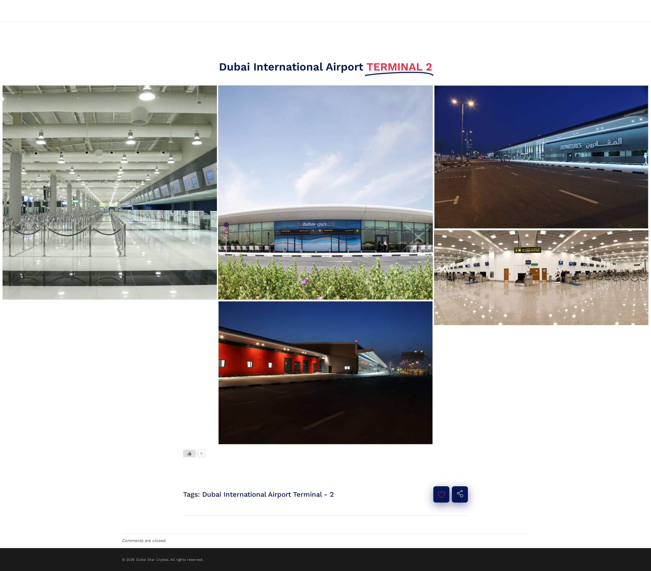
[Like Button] (189, 453)
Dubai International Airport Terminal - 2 (268, 494)
